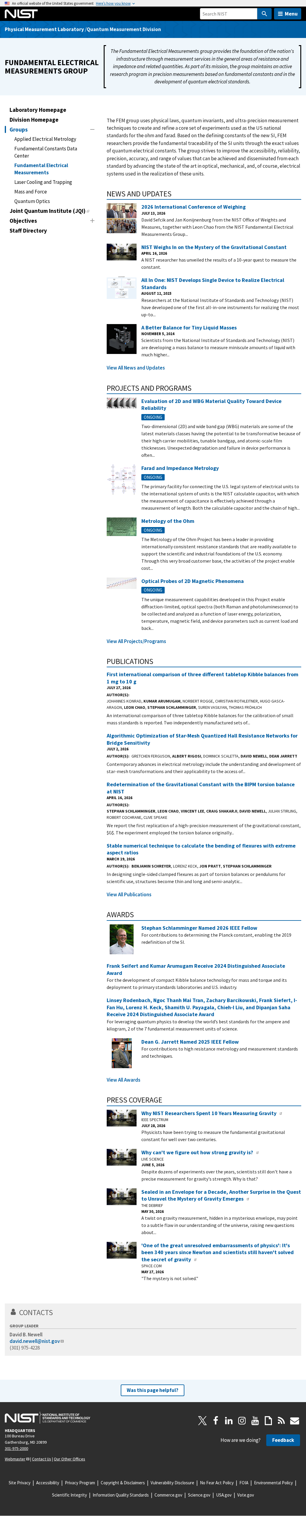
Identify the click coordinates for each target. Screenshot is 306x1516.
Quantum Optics (32, 201)
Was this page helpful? (152, 1390)
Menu (291, 13)
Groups (19, 129)
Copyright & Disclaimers (123, 1483)
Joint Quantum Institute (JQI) (47, 210)
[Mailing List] (294, 1420)
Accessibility (47, 1483)
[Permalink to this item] (176, 194)
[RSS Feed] (281, 1420)
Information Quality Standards (121, 1495)
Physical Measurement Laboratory (44, 29)
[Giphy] (268, 1420)
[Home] (21, 13)
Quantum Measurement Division (124, 29)
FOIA (243, 1483)
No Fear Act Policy (217, 1483)
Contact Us (41, 1459)
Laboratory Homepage (38, 109)
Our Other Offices (69, 1459)
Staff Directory (28, 230)
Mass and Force (30, 191)
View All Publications (129, 894)
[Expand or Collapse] (92, 129)
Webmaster (15, 1459)
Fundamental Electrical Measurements (41, 169)
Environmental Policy (273, 1483)
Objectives (23, 220)
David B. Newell (26, 1334)
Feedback (283, 1440)
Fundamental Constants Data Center (45, 152)
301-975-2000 (16, 1448)
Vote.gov (245, 1495)
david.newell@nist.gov (35, 1341)
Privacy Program (80, 1483)
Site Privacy (19, 1483)
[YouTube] (255, 1420)
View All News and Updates (136, 367)
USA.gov (224, 1495)
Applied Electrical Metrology (45, 139)
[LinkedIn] (228, 1420)
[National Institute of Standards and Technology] (47, 1418)
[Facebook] (215, 1420)
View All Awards (123, 1080)
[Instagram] (242, 1420)
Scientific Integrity (69, 1495)
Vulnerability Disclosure (172, 1483)
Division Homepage (34, 119)
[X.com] (202, 1420)
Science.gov (199, 1495)
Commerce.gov (168, 1495)
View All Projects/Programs (136, 641)
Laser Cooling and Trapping (43, 182)
